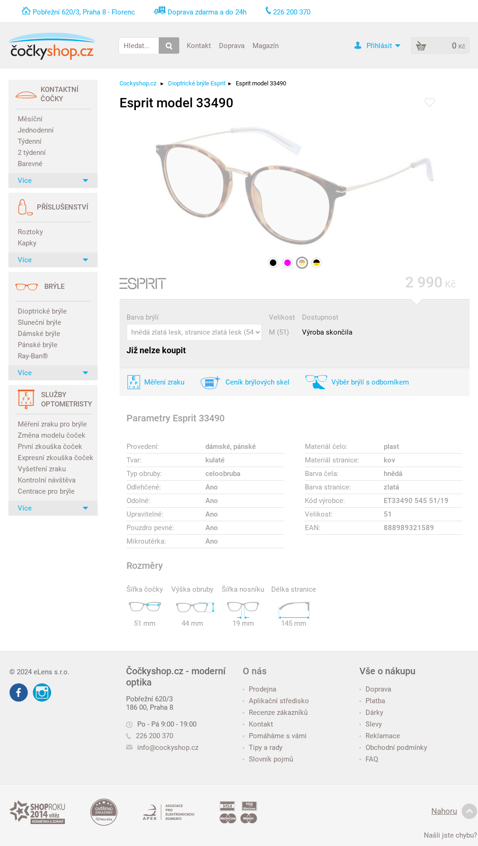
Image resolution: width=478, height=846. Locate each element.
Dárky (374, 712)
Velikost (282, 317)
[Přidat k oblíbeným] (430, 103)
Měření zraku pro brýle (52, 424)
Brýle (54, 286)
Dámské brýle (39, 333)
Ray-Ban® (33, 356)
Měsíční (30, 119)
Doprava (232, 45)
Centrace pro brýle (46, 491)
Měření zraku (164, 382)
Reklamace (383, 736)
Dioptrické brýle (42, 311)
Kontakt (199, 45)
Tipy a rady (265, 747)
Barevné (30, 164)
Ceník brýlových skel (257, 382)
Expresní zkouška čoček (54, 458)
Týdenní (30, 141)
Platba (375, 701)
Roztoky (30, 232)
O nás (255, 671)
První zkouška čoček (50, 446)
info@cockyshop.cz (167, 747)
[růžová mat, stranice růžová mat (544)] (287, 262)
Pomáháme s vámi (278, 736)
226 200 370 (154, 736)
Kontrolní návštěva (47, 480)
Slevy (374, 724)
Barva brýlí (143, 317)
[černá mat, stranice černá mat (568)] (273, 262)
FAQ (372, 759)
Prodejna (262, 689)
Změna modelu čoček (51, 435)
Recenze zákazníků (278, 712)
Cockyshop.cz (138, 83)
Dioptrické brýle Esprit (196, 83)
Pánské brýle (37, 345)
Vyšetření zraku (42, 469)
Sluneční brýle (39, 322)
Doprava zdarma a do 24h (207, 12)
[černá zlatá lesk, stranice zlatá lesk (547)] (316, 262)
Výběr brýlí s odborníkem (370, 382)
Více (25, 180)
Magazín (266, 45)
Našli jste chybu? (450, 835)
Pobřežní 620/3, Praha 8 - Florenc (84, 12)
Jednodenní (36, 130)
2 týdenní (32, 152)
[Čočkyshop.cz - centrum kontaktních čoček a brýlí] (51, 46)
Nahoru (444, 811)
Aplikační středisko (279, 701)
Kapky (27, 243)
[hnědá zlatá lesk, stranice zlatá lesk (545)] (302, 262)
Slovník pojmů (271, 759)
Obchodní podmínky (396, 747)
